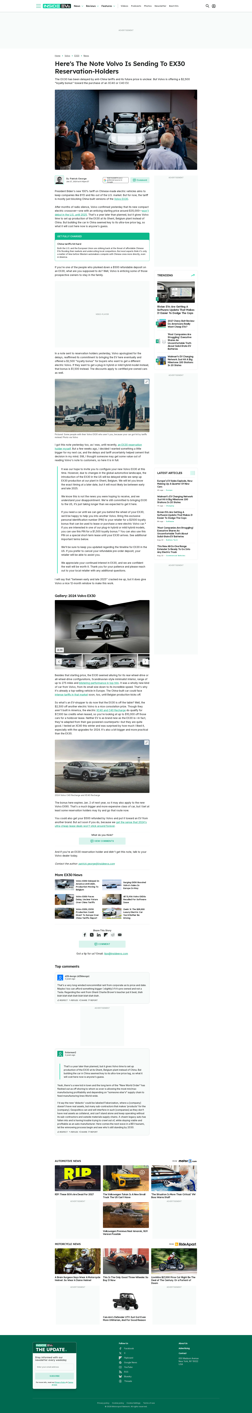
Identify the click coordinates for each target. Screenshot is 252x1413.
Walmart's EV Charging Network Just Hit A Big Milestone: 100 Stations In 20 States (175, 499)
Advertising (184, 1348)
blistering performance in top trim (99, 683)
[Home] (57, 6)
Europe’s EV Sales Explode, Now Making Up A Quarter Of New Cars (174, 483)
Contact (183, 1353)
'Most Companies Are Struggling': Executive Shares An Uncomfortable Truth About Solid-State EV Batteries (175, 532)
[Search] (207, 6)
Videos (124, 6)
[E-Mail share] (119, 935)
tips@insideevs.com (116, 953)
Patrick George (78, 178)
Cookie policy (118, 1403)
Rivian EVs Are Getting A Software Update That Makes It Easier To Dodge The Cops (175, 515)
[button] (59, 662)
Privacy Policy (60, 1382)
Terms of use (149, 1403)
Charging (170, 506)
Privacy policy (103, 1403)
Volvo (67, 56)
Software (170, 521)
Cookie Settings (133, 1403)
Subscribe (55, 1376)
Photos (148, 6)
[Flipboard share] (105, 935)
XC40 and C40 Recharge (111, 710)
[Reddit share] (112, 935)
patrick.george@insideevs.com (96, 863)
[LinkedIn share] (98, 935)
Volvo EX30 (121, 198)
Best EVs (173, 6)
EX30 (76, 56)
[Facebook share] (84, 935)
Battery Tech (172, 540)
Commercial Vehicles (175, 556)
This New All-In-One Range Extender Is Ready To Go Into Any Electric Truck (173, 549)
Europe (169, 490)
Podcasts (136, 6)
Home (57, 56)
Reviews (91, 6)
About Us (183, 1343)
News (77, 6)
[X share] (91, 935)
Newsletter (160, 6)
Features (107, 6)
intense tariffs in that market (71, 694)
